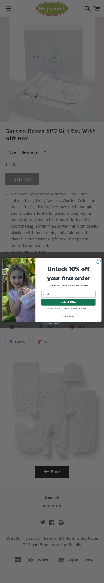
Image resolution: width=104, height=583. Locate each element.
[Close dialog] (98, 261)
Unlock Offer (68, 302)
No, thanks (68, 315)
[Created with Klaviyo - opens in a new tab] (52, 323)
